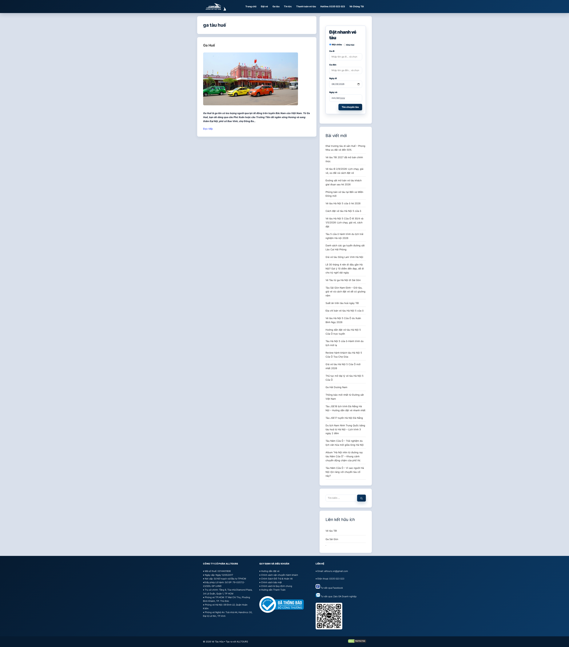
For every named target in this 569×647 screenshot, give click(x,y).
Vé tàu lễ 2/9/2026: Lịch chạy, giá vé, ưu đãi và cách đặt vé (344, 170)
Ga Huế (209, 45)
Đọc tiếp (208, 128)
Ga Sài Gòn (332, 539)
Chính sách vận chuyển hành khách (279, 575)
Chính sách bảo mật (271, 582)
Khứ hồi (350, 45)
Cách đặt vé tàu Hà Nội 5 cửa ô (343, 210)
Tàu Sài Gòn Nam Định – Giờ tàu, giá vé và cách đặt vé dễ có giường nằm (345, 291)
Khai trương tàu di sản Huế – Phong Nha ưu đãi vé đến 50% (345, 147)
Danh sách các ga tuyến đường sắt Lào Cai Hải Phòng (345, 247)
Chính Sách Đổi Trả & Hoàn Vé (277, 578)
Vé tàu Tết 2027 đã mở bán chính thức (344, 159)
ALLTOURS (242, 641)
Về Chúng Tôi (356, 6)
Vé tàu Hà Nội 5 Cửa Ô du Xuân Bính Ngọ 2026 (343, 320)
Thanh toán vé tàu (306, 6)
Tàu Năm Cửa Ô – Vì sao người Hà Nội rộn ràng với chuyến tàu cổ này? (345, 471)
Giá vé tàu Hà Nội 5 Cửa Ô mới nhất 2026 (343, 366)
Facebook (338, 587)
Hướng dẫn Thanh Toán (273, 589)
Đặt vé (264, 6)
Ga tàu (276, 6)
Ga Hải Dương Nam (336, 387)
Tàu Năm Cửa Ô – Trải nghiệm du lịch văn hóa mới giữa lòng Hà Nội (345, 442)
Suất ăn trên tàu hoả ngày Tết (342, 303)
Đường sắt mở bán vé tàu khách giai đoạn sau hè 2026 (344, 182)
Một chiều (337, 44)
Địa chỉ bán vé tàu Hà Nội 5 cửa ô (345, 310)
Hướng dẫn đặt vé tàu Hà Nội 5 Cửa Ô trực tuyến (343, 331)
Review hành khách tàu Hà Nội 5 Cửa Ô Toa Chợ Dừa (344, 354)
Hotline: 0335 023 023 (332, 6)
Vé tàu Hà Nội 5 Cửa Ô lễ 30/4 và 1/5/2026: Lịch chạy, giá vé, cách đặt (344, 222)
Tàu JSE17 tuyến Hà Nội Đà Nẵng (344, 417)
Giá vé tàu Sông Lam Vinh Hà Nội (344, 257)
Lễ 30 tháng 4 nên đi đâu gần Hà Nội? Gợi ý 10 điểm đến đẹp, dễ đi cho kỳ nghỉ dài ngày (345, 268)
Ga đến (332, 64)
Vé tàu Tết (331, 530)
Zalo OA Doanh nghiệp (345, 596)
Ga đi (331, 51)
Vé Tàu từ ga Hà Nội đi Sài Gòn (343, 280)
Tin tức (288, 6)
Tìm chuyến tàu (350, 107)
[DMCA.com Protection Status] (357, 642)
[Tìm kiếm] (361, 498)
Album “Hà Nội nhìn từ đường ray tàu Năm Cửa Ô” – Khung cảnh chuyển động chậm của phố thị (344, 456)
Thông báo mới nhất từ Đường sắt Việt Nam (345, 396)
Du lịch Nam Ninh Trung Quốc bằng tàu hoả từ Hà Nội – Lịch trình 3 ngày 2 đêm (345, 429)
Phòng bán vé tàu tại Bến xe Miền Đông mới (344, 193)
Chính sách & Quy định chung (276, 586)
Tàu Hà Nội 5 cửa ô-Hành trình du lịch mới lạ (344, 343)
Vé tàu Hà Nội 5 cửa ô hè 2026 (343, 203)
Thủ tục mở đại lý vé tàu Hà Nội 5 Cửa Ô (344, 377)
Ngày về (333, 92)
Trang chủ (250, 6)
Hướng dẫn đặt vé (270, 571)
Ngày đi (333, 78)
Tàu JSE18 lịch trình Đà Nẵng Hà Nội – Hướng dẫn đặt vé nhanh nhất (345, 408)
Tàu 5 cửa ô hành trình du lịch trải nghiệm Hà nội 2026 (344, 236)
